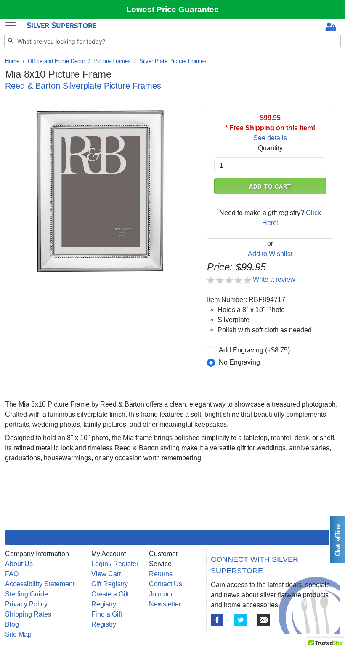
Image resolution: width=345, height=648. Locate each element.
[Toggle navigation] (10, 25)
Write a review (274, 279)
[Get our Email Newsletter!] (263, 620)
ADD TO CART (270, 187)
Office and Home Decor (56, 61)
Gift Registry (109, 584)
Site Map (18, 634)
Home (12, 61)
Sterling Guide (26, 594)
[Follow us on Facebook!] (217, 620)
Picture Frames (112, 61)
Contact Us (165, 584)
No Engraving (239, 362)
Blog (12, 624)
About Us (19, 563)
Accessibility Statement (39, 584)
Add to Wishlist (270, 253)
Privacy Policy (26, 604)
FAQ (12, 573)
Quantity (270, 148)
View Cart (106, 573)
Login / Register (114, 563)
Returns (160, 573)
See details (270, 138)
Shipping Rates (28, 614)
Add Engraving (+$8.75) (254, 350)
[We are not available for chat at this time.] (337, 539)
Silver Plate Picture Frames (173, 61)
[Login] (330, 27)
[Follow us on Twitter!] (240, 620)
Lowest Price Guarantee (172, 9)
